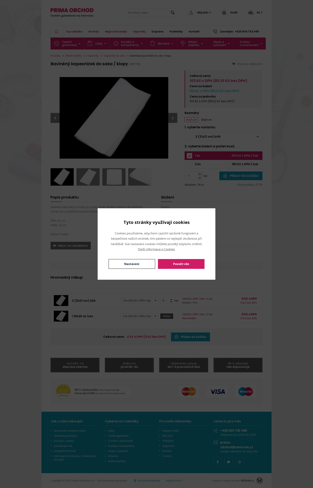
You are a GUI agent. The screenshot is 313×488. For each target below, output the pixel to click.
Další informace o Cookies (156, 249)
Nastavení (131, 264)
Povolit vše (181, 264)
